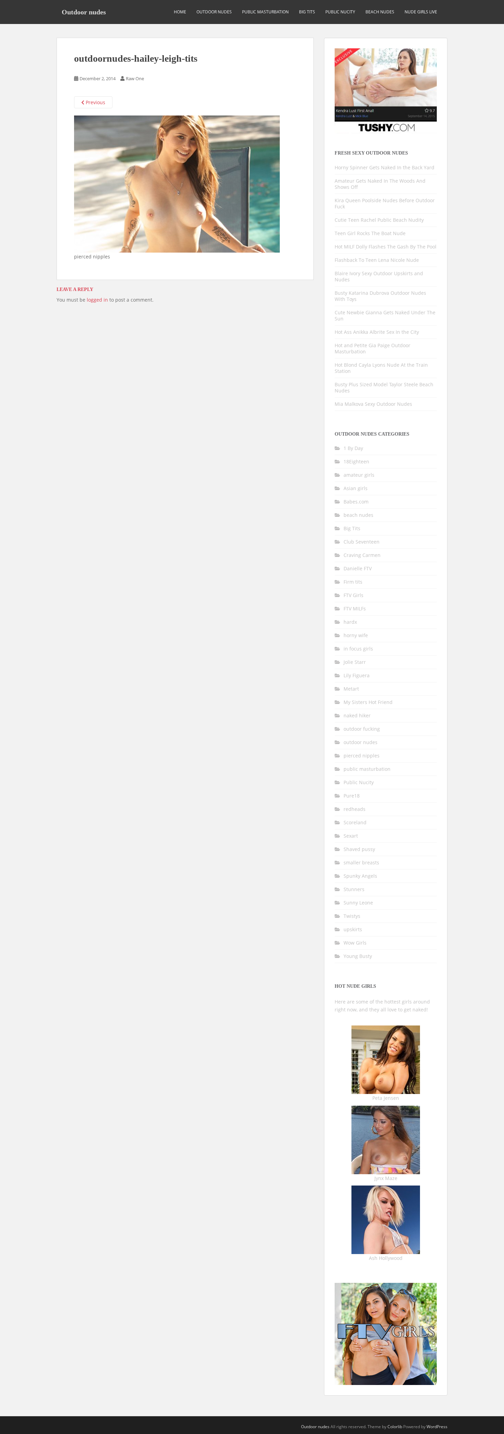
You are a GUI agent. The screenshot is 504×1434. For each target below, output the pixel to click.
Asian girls (356, 488)
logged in (97, 299)
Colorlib (394, 1427)
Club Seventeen (362, 541)
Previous (94, 102)
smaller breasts (361, 862)
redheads (354, 809)
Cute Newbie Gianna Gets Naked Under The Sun (385, 315)
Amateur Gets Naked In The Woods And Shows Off (380, 184)
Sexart (351, 836)
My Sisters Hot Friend (368, 702)
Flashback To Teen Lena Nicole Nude (377, 260)
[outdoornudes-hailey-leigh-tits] (177, 183)
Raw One (135, 78)
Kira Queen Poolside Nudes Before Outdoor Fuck (385, 203)
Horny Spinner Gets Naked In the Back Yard (384, 167)
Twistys (352, 916)
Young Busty (358, 956)
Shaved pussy (359, 849)
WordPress (437, 1427)
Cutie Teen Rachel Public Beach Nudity (379, 220)
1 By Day (353, 448)
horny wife (356, 635)
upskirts (353, 929)
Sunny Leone (358, 902)
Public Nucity (340, 12)
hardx (350, 622)
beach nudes (379, 12)
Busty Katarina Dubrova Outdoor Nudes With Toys (380, 296)
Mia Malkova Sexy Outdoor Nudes (373, 404)
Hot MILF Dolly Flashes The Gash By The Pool (385, 246)
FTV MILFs (355, 608)
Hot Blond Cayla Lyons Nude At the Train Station (381, 368)
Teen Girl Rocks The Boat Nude (370, 233)
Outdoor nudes (84, 12)
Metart (351, 688)
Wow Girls (355, 942)
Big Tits (307, 12)
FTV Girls (353, 595)
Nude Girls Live (421, 12)
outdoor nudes (214, 12)
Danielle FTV (358, 568)
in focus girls (358, 648)
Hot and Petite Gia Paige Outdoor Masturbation (372, 348)
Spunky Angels (360, 876)
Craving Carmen (362, 555)
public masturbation (265, 12)
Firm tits (353, 582)
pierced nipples (362, 755)
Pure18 (352, 795)
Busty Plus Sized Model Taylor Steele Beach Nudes (384, 387)
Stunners (354, 889)
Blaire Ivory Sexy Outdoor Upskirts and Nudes (379, 276)
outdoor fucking (362, 729)
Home (180, 12)
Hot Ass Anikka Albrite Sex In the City (377, 332)
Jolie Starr (355, 662)
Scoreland (355, 822)
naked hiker (357, 715)
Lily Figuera (357, 675)
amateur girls (359, 475)
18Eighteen (356, 461)
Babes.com (356, 501)
